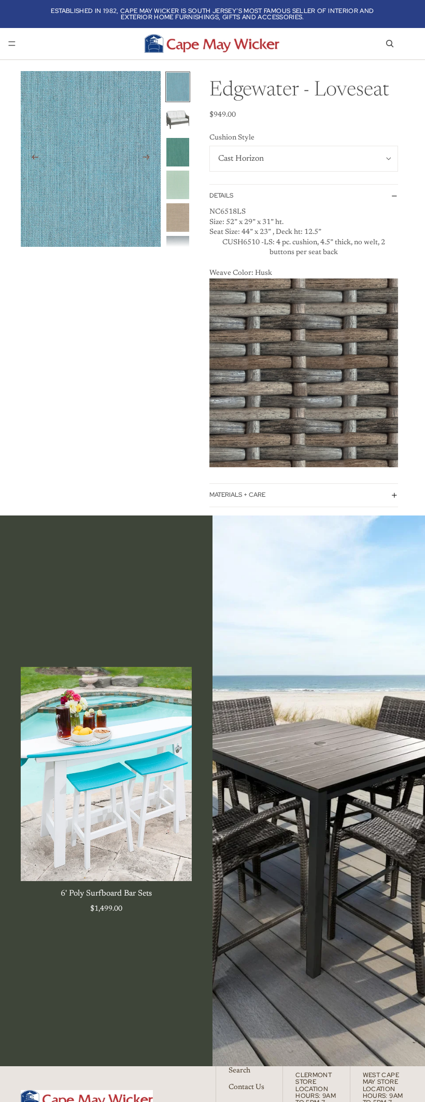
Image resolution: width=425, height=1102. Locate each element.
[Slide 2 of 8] (177, 119)
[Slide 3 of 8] (177, 152)
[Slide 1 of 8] (177, 87)
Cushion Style (231, 138)
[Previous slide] (32, 158)
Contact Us (246, 1087)
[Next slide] (149, 158)
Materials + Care (237, 495)
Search (239, 1071)
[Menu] (12, 43)
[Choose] (175, 865)
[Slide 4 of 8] (177, 185)
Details (221, 195)
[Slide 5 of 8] (177, 217)
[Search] (389, 43)
